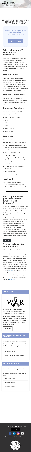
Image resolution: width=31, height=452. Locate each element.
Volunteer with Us (10, 386)
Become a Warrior (10, 351)
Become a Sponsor (10, 382)
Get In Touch (15, 429)
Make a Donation (10, 378)
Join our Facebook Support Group (14, 355)
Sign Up (7, 240)
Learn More (8, 328)
